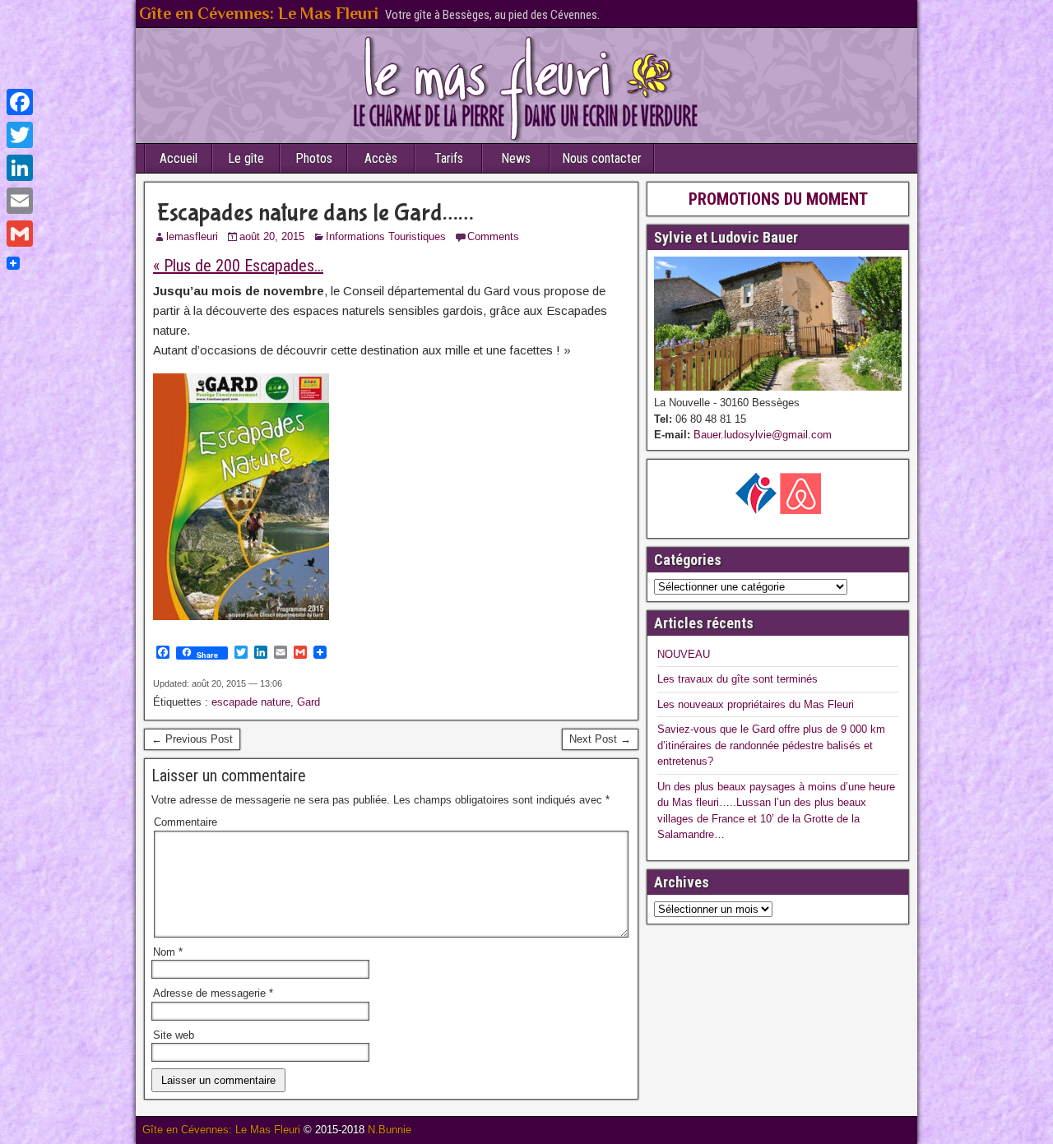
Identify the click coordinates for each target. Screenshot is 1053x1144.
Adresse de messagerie (213, 993)
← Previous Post (192, 739)
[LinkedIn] (19, 167)
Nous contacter (602, 158)
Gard (308, 702)
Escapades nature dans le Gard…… (315, 212)
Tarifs (448, 158)
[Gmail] (19, 233)
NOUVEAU (683, 654)
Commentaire (185, 822)
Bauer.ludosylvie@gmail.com (761, 434)
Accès (380, 158)
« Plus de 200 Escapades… (238, 266)
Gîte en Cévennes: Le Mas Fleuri (258, 13)
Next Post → (600, 739)
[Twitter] (19, 134)
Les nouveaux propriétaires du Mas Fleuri (755, 704)
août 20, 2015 (271, 236)
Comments (493, 236)
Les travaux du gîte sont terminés (737, 679)
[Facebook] (19, 102)
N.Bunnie (389, 1129)
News (516, 158)
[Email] (19, 200)
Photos (313, 158)
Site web (173, 1035)
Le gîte (246, 158)
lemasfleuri (192, 236)
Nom (168, 952)
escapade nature (250, 702)
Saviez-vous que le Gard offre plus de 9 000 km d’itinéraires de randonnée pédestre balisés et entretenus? (771, 745)
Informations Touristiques (386, 236)
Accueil (178, 158)
